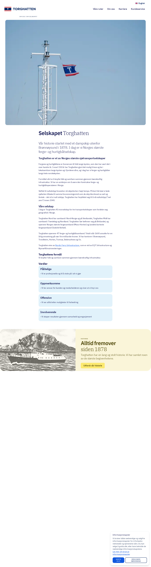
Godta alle (118, 560)
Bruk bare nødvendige (136, 560)
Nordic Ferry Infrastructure (67, 245)
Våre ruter (98, 8)
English (143, 4)
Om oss (111, 8)
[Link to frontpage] (20, 9)
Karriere (123, 8)
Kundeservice (138, 8)
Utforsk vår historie (92, 365)
